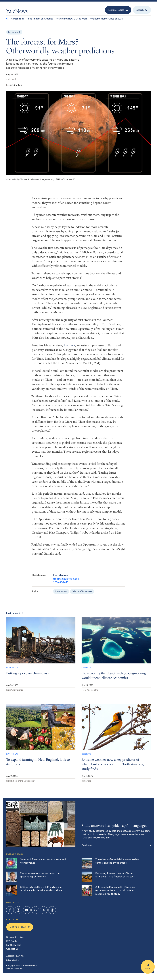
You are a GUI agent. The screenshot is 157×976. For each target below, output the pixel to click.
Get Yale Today (18, 926)
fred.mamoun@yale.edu (66, 578)
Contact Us (12, 948)
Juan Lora (69, 345)
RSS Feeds (11, 941)
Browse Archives (15, 937)
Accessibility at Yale (15, 955)
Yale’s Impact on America (39, 18)
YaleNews (17, 12)
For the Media (13, 945)
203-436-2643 (60, 582)
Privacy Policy (12, 960)
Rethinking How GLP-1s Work (72, 18)
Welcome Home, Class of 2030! (106, 18)
